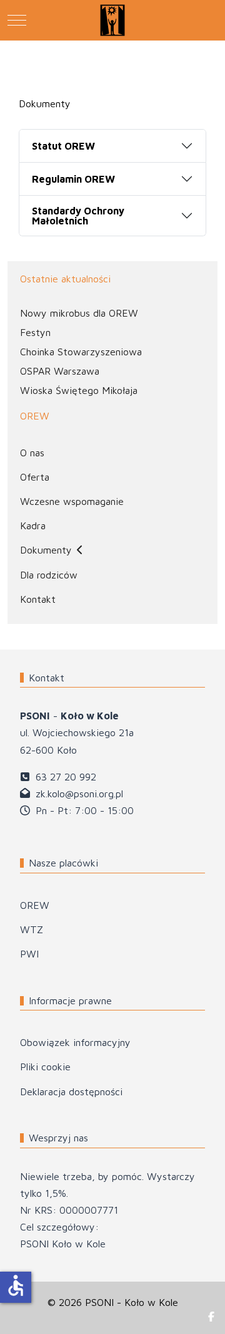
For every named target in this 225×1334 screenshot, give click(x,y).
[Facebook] (211, 1316)
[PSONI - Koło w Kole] (112, 20)
